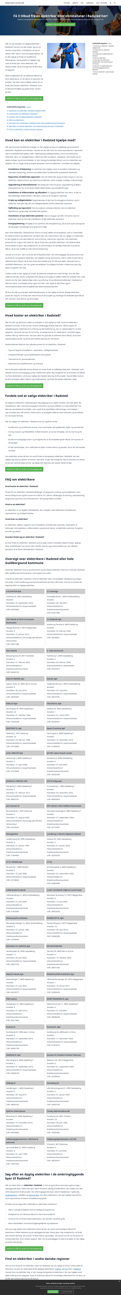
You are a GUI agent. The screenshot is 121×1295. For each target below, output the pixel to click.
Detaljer (79, 1288)
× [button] (119, 1281)
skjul (28, 107)
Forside (67, 3)
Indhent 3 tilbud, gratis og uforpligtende (60, 24)
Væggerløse (34, 1195)
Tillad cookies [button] (53, 1291)
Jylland (75, 3)
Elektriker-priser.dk (14, 2)
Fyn (82, 3)
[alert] (60, 1287)
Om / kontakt (101, 3)
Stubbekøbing (11, 1195)
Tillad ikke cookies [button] (66, 1291)
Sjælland (89, 3)
